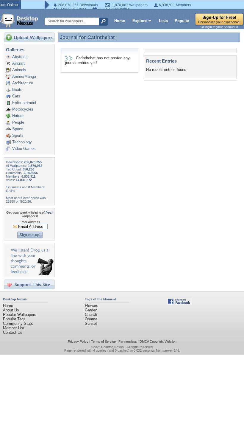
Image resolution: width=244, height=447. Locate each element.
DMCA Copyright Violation (158, 341)
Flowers (91, 305)
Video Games (24, 148)
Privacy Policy (78, 341)
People (18, 122)
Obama (91, 319)
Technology (22, 142)
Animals (19, 70)
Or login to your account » (219, 27)
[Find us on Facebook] (179, 304)
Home (119, 20)
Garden (91, 310)
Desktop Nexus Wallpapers (19, 20)
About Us (11, 310)
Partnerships (127, 341)
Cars (16, 96)
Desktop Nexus (112, 347)
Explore (139, 20)
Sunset (91, 323)
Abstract (19, 57)
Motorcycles (22, 109)
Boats (17, 89)
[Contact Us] (31, 273)
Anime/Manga (24, 76)
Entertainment (24, 102)
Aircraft (18, 63)
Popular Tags (14, 319)
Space (17, 129)
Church (91, 314)
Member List (13, 328)
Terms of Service (103, 341)
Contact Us (12, 332)
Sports (18, 135)
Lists (163, 20)
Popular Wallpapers (19, 314)
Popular (182, 20)
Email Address (30, 222)
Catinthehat (101, 37)
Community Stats (18, 323)
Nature (18, 116)
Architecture (22, 83)
